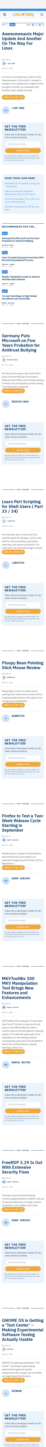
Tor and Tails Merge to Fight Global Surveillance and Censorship (19, 297)
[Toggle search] (41, 14)
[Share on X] (36, 25)
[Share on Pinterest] (40, 25)
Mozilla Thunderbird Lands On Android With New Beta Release (21, 278)
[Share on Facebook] (33, 25)
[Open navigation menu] (4, 14)
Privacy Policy (19, 160)
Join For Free (23, 150)
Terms (9, 160)
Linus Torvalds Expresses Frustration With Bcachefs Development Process (23, 259)
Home (4, 25)
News (12, 25)
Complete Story (11, 97)
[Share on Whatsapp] (43, 25)
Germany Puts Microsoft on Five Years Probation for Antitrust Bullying (21, 239)
